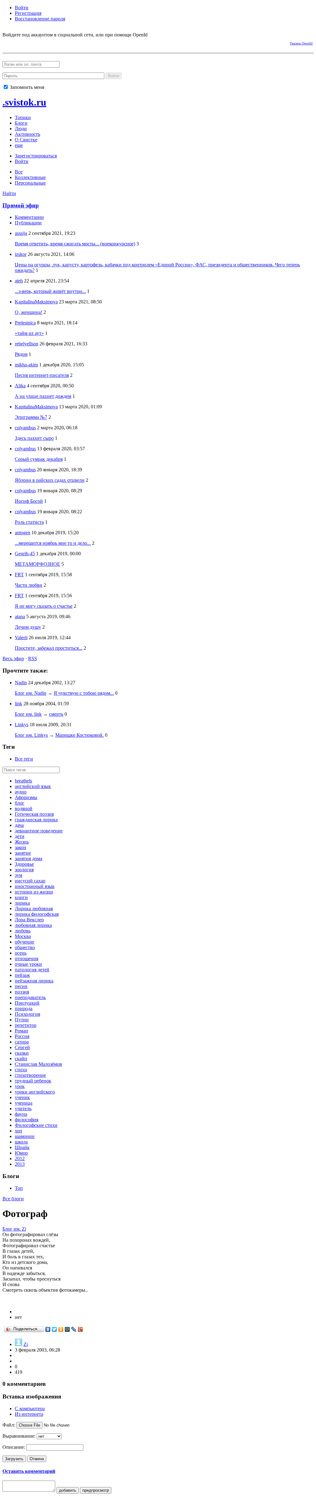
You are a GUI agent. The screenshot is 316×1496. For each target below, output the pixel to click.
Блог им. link (28, 714)
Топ (19, 1188)
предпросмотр (95, 1490)
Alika (20, 385)
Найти (9, 193)
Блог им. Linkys (31, 735)
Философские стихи (36, 1125)
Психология (27, 1014)
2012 (20, 1158)
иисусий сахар (30, 880)
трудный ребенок (33, 1080)
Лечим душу (28, 627)
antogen (22, 532)
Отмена (37, 1458)
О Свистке (26, 139)
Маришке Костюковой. (79, 735)
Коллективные (30, 177)
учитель (23, 1108)
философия (26, 1119)
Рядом (21, 354)
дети (19, 836)
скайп (21, 1058)
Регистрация (28, 13)
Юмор (21, 1153)
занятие (23, 853)
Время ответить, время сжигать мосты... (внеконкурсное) (75, 243)
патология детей (32, 969)
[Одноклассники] (61, 1329)
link (18, 703)
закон (20, 847)
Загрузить (14, 1458)
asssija (21, 233)
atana (20, 616)
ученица (23, 1103)
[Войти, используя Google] (50, 42)
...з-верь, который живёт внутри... (50, 291)
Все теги (24, 758)
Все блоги (13, 1198)
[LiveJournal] (74, 1329)
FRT (19, 574)
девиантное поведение (39, 830)
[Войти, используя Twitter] (39, 42)
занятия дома (28, 858)
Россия (22, 1036)
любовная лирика (33, 925)
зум (18, 875)
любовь (23, 930)
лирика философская (37, 914)
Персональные (30, 182)
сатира (22, 1041)
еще (19, 145)
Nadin (21, 682)
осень (21, 953)
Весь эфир (13, 658)
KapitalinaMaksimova (36, 301)
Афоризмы (26, 797)
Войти (21, 7)
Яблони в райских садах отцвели (50, 480)
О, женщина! (28, 312)
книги (21, 897)
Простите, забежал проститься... (48, 648)
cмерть (56, 714)
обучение (24, 941)
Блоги (21, 123)
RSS (32, 658)
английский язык (33, 786)
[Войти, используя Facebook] (7, 42)
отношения (26, 958)
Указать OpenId (301, 43)
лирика (22, 903)
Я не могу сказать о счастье (44, 606)
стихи (21, 1069)
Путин (22, 1019)
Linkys (21, 724)
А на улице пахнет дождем (43, 396)
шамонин (25, 1136)
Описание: (13, 1447)
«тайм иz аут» (29, 333)
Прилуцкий (27, 1003)
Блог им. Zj (14, 1228)
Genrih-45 (25, 553)
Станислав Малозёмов (38, 1064)
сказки (22, 1053)
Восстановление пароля (40, 18)
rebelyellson (26, 343)
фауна (21, 1114)
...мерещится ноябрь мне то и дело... (53, 543)
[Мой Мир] (67, 1329)
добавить (67, 1490)
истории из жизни (34, 891)
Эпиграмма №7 (31, 417)
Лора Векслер (29, 919)
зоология (24, 869)
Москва (23, 936)
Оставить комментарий (28, 1471)
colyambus (25, 427)
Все (19, 171)
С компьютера (30, 1408)
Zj (25, 1344)
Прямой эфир (20, 205)
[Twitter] (54, 1329)
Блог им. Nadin (30, 693)
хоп (18, 1130)
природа (23, 1008)
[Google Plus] (80, 1329)
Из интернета (29, 1414)
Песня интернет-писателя (42, 375)
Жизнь (22, 841)
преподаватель (30, 997)
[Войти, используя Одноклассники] (28, 42)
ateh (19, 280)
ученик (22, 1097)
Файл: (8, 1424)
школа (21, 1141)
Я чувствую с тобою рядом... (84, 693)
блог (19, 803)
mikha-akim (26, 364)
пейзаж (22, 975)
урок (20, 1086)
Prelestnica (25, 322)
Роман (21, 1030)
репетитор (25, 1025)
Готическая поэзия (34, 814)
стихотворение (30, 1075)
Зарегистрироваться (36, 155)
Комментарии (29, 217)
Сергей (22, 1047)
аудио (21, 791)
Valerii (21, 637)
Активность (27, 134)
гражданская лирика (36, 819)
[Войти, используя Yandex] (61, 42)
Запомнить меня (26, 87)
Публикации (28, 222)
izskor (21, 254)
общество (25, 947)
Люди (21, 128)
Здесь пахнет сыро (34, 438)
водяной (23, 808)
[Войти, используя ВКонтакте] (18, 42)
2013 (20, 1164)
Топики (23, 117)
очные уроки (28, 964)
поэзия (22, 991)
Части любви (28, 585)
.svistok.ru (24, 102)
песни (21, 986)
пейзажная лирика (34, 980)
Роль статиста (29, 522)
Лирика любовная (34, 908)
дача (19, 825)
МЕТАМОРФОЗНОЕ (37, 564)
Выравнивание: (18, 1436)
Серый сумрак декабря (39, 459)
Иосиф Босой (29, 501)
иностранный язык (35, 886)
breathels (23, 780)
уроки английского (35, 1091)
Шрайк (22, 1147)
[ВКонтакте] (48, 1329)
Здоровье (24, 864)
